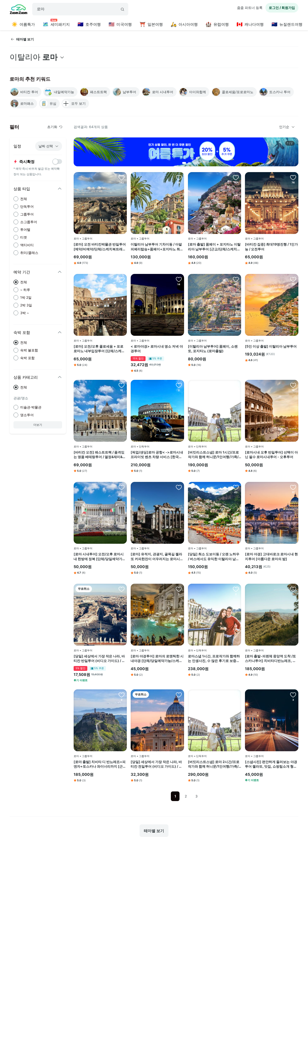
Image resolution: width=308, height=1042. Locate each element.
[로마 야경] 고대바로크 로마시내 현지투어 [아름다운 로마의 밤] (271, 556)
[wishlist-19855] (121, 487)
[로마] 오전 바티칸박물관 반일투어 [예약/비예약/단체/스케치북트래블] (100, 246)
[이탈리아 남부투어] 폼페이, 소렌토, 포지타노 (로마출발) (213, 348)
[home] (18, 10)
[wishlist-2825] (235, 177)
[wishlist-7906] (235, 589)
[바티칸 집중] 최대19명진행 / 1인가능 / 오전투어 (271, 246)
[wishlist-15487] (235, 279)
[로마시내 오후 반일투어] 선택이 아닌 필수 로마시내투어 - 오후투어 (271, 454)
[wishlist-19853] (178, 589)
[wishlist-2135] (293, 279)
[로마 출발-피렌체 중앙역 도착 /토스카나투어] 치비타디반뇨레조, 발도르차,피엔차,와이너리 (270, 658)
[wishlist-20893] (121, 589)
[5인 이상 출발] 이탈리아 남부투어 (271, 346)
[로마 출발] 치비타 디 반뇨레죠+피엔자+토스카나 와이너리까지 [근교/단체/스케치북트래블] (100, 764)
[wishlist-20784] (178, 385)
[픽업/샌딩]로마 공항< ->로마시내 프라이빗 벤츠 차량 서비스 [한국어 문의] (157, 454)
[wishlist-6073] (235, 694)
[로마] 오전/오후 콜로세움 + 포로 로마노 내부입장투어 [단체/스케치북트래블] (99, 348)
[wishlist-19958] (121, 694)
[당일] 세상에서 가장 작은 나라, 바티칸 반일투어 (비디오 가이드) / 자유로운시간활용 (99, 658)
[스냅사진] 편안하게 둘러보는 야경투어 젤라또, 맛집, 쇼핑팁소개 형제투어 (271, 764)
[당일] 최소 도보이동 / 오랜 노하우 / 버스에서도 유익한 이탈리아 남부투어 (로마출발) (213, 556)
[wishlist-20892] (178, 694)
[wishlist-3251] (293, 487)
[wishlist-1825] (293, 385)
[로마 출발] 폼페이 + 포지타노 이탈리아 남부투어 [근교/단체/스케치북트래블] (214, 246)
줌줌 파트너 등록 (250, 8)
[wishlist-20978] (121, 385)
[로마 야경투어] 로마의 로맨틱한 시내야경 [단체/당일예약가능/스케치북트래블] (157, 658)
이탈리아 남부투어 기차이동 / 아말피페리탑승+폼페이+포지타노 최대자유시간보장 (157, 246)
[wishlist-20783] (178, 487)
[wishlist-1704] (293, 177)
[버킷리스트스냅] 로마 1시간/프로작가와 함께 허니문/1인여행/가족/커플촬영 (213, 454)
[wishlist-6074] (235, 385)
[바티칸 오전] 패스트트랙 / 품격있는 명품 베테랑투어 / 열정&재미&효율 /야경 (100, 454)
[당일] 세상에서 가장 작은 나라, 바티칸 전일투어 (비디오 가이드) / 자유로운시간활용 (156, 764)
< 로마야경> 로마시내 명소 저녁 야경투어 (157, 348)
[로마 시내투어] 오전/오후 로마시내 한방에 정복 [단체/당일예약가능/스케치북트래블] (100, 556)
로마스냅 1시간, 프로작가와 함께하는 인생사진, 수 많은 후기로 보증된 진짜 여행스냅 (214, 658)
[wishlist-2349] (121, 177)
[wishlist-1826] (235, 487)
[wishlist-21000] (293, 589)
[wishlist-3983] (178, 279)
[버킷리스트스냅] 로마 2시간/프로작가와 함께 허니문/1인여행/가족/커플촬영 (213, 764)
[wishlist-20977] (293, 694)
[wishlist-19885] (121, 279)
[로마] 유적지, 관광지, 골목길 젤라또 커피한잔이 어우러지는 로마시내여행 (157, 556)
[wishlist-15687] (178, 177)
